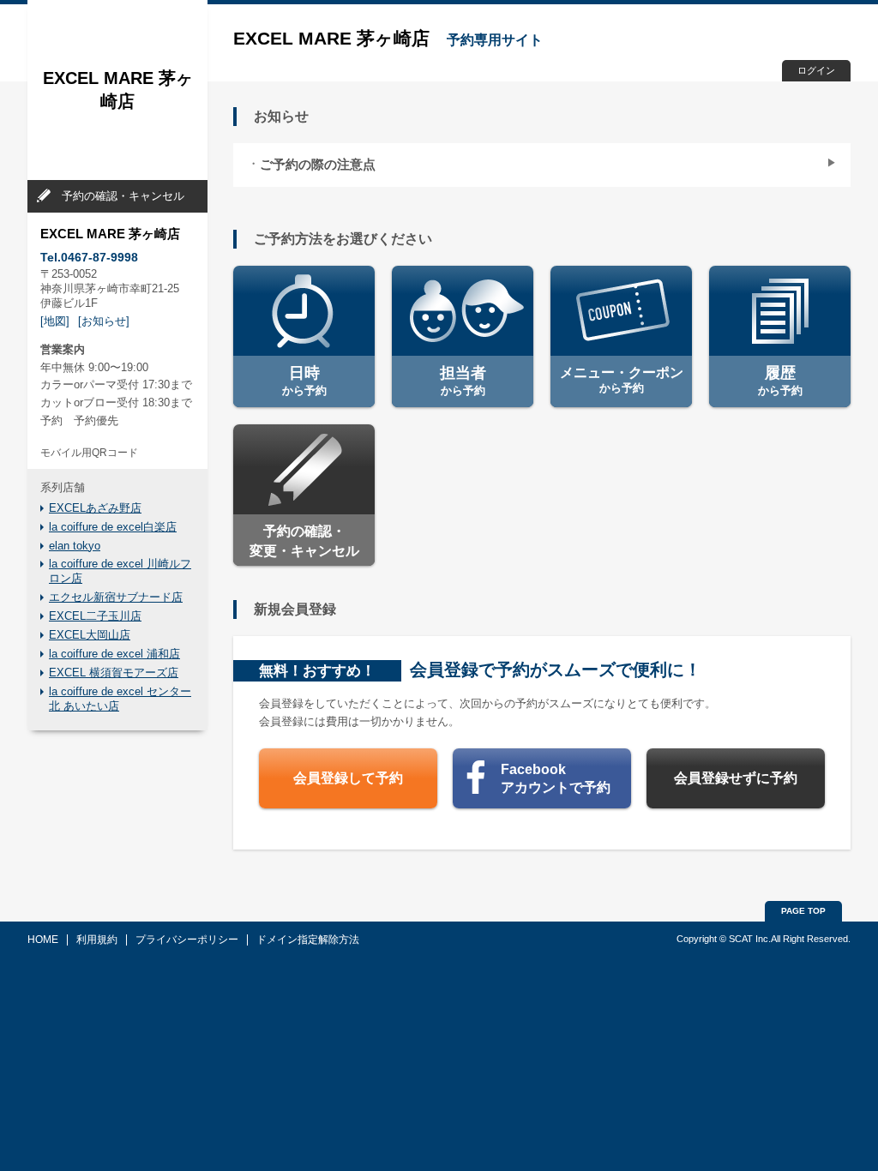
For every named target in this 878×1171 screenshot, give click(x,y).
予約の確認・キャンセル (123, 195)
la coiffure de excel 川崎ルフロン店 (120, 571)
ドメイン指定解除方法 (307, 940)
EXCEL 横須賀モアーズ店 (113, 672)
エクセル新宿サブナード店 (116, 597)
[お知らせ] (103, 321)
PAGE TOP (803, 911)
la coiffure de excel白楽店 (113, 526)
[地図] (54, 321)
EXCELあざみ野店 (95, 507)
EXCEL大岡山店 (89, 634)
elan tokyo (74, 545)
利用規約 (96, 940)
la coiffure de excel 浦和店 (114, 653)
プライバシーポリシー (186, 940)
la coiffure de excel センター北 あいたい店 (120, 698)
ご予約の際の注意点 (318, 164)
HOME (42, 940)
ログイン (816, 70)
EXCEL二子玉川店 (95, 616)
